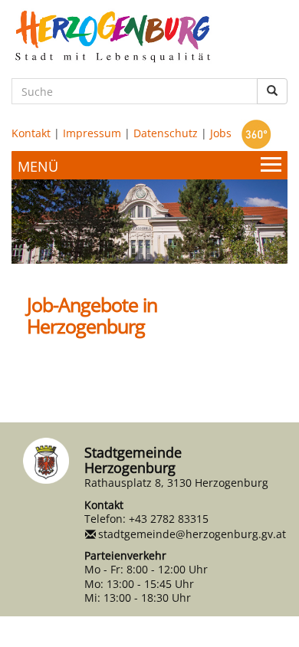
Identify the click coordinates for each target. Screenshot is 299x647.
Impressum (92, 133)
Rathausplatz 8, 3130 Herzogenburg (176, 482)
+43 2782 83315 (169, 518)
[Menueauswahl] (150, 165)
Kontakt (31, 133)
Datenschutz (165, 133)
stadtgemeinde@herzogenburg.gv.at (192, 534)
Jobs (221, 133)
